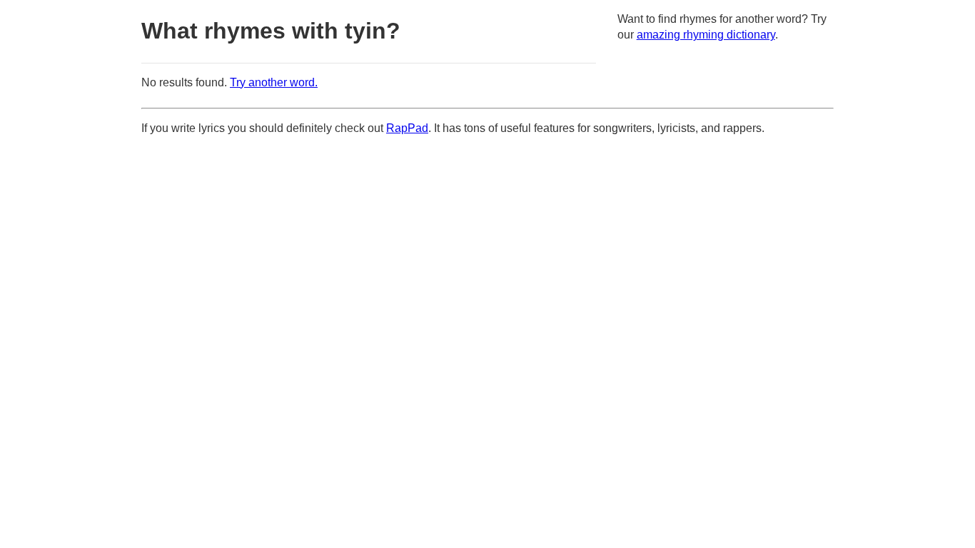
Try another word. (274, 82)
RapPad (407, 128)
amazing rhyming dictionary (706, 35)
